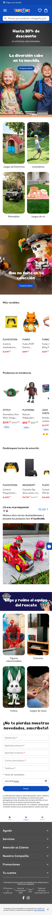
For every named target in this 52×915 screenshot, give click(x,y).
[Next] (46, 554)
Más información (39, 910)
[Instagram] (28, 897)
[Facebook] (23, 897)
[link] (11, 330)
